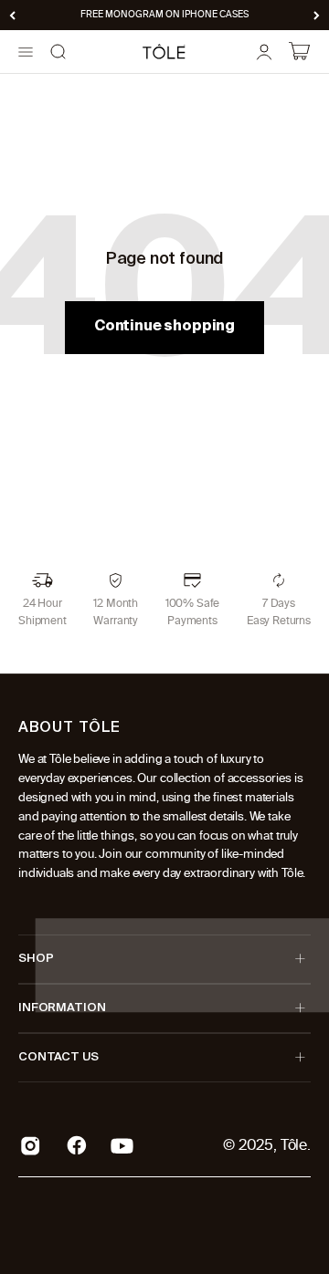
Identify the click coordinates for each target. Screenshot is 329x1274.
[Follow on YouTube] (122, 1145)
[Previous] (12, 15)
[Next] (316, 15)
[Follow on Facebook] (76, 1144)
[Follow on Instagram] (30, 1145)
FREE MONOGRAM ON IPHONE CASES (164, 14)
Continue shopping (164, 326)
